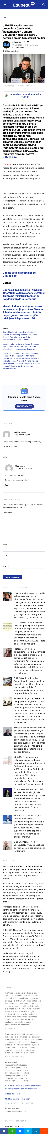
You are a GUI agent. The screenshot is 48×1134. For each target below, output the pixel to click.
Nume (6, 544)
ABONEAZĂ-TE (24, 406)
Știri (4, 18)
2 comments (19, 47)
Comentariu (8, 512)
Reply (5, 457)
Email (5, 555)
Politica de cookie (12, 1094)
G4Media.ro (17, 42)
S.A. (17, 466)
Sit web (6, 566)
